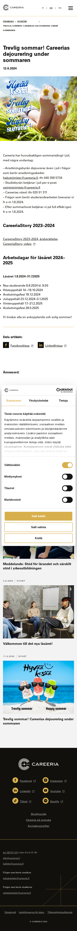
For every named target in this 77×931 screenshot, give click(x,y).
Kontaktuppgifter (38, 826)
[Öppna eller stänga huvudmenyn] (70, 8)
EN (59, 8)
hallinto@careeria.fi (13, 863)
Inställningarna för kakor (31, 912)
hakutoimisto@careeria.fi (20, 178)
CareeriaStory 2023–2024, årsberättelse (30, 239)
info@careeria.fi (11, 858)
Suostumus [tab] (13, 400)
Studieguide (38, 814)
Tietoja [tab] (63, 400)
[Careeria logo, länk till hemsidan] (13, 8)
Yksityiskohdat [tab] (38, 400)
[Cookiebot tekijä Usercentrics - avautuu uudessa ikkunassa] (56, 390)
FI (43, 8)
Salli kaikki (38, 516)
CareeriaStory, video (17, 244)
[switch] (67, 477)
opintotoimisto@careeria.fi (21, 187)
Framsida (8, 21)
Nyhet (21, 581)
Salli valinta (38, 527)
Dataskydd (10, 912)
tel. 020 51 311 (10, 852)
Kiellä (38, 538)
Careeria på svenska (38, 820)
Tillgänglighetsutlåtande (60, 912)
